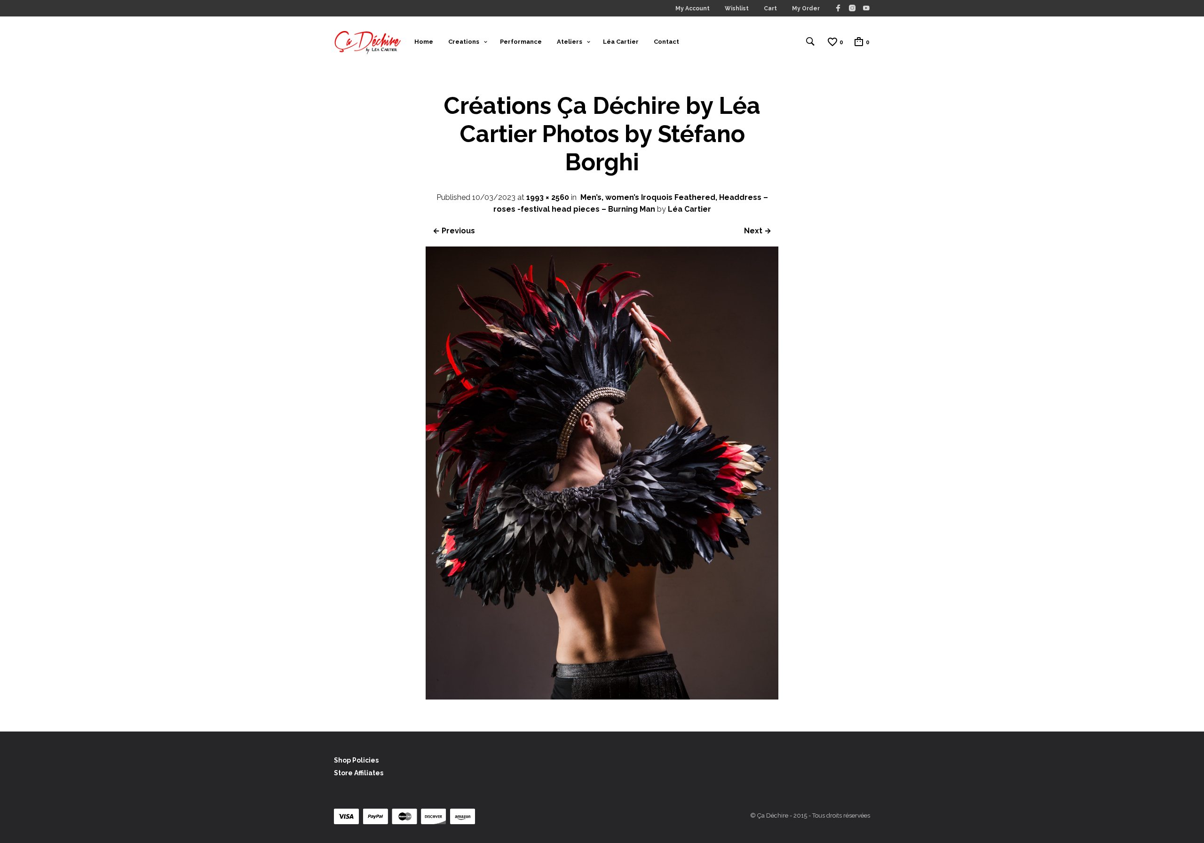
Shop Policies (356, 760)
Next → (757, 230)
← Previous (454, 230)
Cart (770, 8)
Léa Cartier (621, 41)
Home (423, 41)
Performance (521, 41)
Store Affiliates (358, 773)
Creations (463, 41)
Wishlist (737, 8)
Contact (666, 41)
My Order (806, 8)
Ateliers (569, 41)
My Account (692, 8)
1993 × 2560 (547, 197)
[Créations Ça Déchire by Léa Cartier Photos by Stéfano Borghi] (602, 696)
